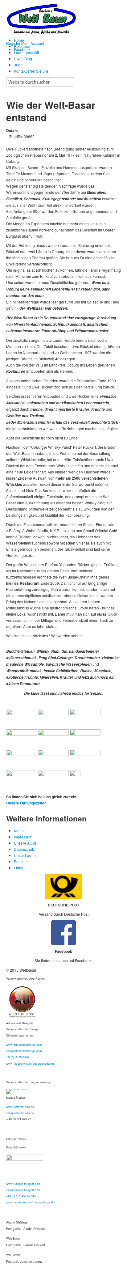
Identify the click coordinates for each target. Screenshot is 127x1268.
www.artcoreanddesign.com (24, 1045)
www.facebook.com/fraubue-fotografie (30, 1202)
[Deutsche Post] (63, 886)
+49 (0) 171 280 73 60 (17, 1057)
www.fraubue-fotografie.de (23, 1184)
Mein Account (32, 43)
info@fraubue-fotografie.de (23, 1190)
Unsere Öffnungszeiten (26, 803)
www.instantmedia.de (20, 1107)
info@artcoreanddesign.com (24, 1051)
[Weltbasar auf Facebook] (63, 932)
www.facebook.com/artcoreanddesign (30, 1064)
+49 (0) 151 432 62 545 (21, 1196)
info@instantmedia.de (20, 1113)
